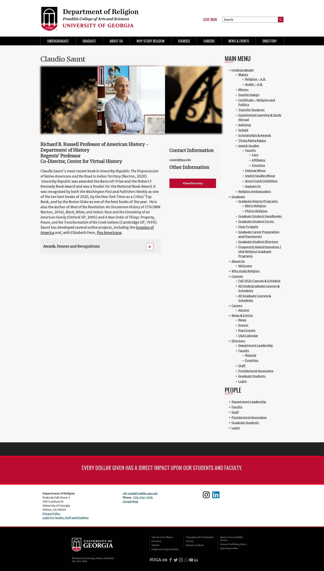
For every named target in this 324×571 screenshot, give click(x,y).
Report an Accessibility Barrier (231, 538)
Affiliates (258, 160)
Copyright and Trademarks (200, 537)
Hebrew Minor (255, 171)
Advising (244, 125)
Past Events (246, 330)
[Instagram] (181, 560)
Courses (184, 41)
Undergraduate (58, 41)
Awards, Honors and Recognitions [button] (71, 246)
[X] (176, 560)
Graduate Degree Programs (258, 201)
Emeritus (258, 165)
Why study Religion (150, 41)
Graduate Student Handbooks (260, 216)
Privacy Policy (51, 513)
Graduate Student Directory (258, 242)
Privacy (190, 541)
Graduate (89, 41)
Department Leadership (255, 345)
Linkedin (216, 494)
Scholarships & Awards (254, 135)
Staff (242, 366)
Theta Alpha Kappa (252, 140)
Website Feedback (195, 545)
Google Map (130, 501)
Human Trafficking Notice (233, 544)
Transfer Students (251, 110)
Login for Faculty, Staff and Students (66, 517)
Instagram (206, 494)
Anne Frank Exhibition (261, 181)
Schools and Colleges (162, 537)
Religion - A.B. (255, 79)
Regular (250, 355)
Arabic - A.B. (254, 84)
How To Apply (248, 227)
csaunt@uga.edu (180, 159)
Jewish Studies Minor (260, 176)
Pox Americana (109, 233)
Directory (270, 41)
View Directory (193, 183)
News (242, 320)
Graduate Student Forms (256, 221)
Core (255, 155)
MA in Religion (255, 206)
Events (243, 325)
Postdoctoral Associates (255, 371)
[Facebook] (171, 560)
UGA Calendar (248, 336)
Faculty (250, 150)
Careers (209, 41)
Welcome (245, 266)
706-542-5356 (143, 497)
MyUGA (155, 545)
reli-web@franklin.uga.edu (140, 493)
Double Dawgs (248, 95)
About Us (116, 41)
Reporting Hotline (229, 548)
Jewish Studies (248, 146)
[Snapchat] (186, 560)
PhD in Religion (256, 211)
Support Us (253, 186)
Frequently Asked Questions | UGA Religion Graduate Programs (259, 251)
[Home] (99, 17)
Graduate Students (252, 376)
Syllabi (243, 130)
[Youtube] (191, 560)
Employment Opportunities (165, 549)
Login (242, 381)
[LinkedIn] (196, 560)
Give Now (210, 19)
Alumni (243, 310)
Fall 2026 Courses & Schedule (259, 281)
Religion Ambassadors (254, 191)
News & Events (238, 41)
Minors (243, 90)
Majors (243, 75)
